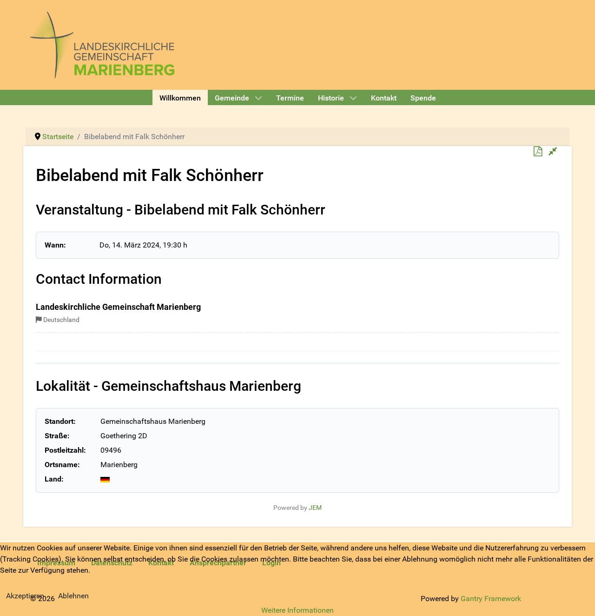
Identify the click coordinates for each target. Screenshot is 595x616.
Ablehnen (73, 595)
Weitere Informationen (297, 610)
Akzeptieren (25, 595)
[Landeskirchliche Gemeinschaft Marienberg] (102, 44)
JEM (315, 508)
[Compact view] (553, 151)
